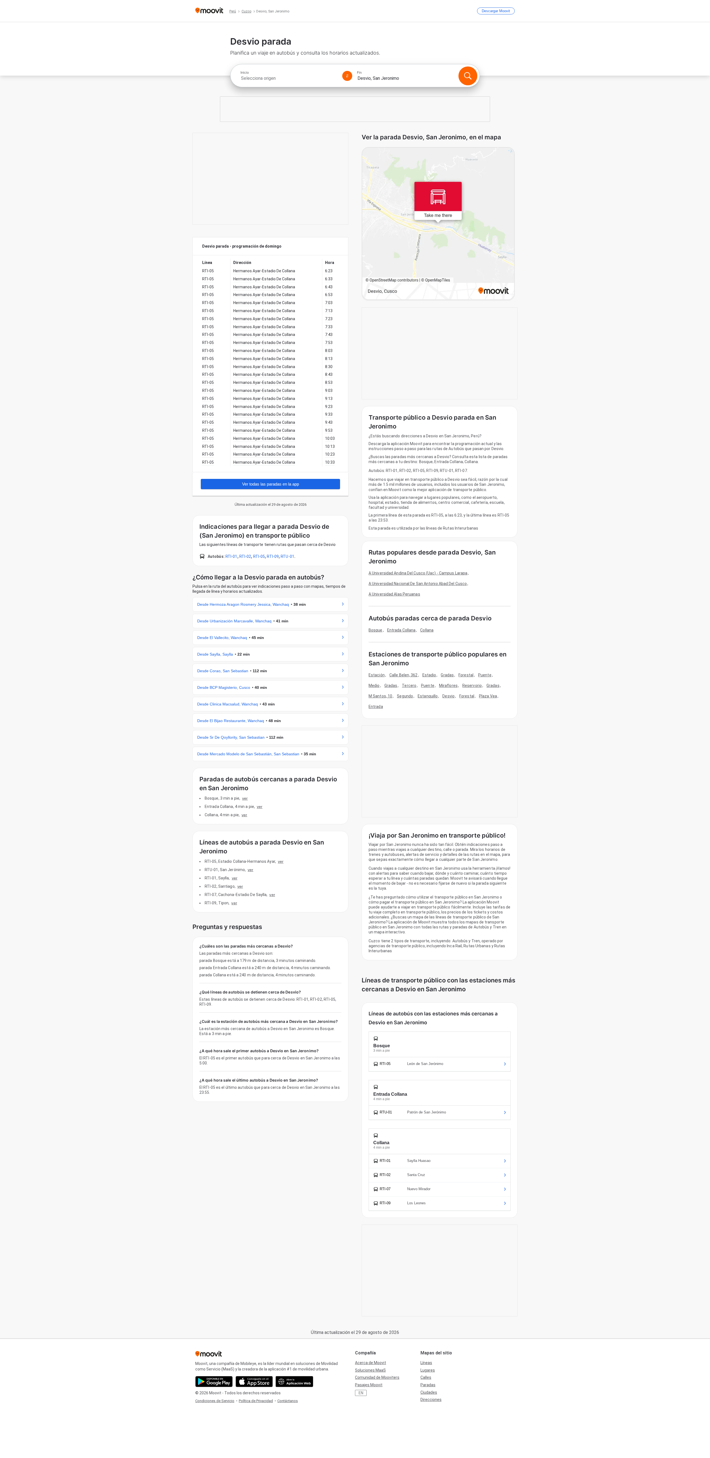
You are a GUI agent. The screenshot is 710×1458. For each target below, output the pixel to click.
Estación (377, 675)
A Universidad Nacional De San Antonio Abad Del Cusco (418, 583)
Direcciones (431, 1399)
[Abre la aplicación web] (294, 1381)
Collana (426, 630)
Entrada (376, 706)
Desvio (448, 696)
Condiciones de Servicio (214, 1401)
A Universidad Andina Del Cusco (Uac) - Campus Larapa (418, 573)
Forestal (465, 675)
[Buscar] (467, 75)
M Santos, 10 (380, 696)
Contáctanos (287, 1401)
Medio (374, 685)
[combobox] (289, 78)
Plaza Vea (488, 696)
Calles (425, 1377)
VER (245, 798)
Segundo (405, 696)
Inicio (244, 72)
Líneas (426, 1363)
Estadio (429, 675)
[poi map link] (438, 224)
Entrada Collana (401, 630)
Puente (484, 675)
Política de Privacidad (256, 1401)
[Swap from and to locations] (347, 76)
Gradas (447, 675)
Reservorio (472, 685)
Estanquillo (428, 696)
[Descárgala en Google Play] (214, 1381)
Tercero (409, 685)
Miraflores (448, 685)
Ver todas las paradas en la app (270, 484)
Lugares (427, 1370)
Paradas (427, 1385)
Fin (359, 72)
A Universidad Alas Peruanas (394, 594)
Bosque (375, 630)
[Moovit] (209, 10)
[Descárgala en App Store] (254, 1381)
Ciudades (428, 1392)
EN (361, 1393)
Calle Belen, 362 (403, 675)
